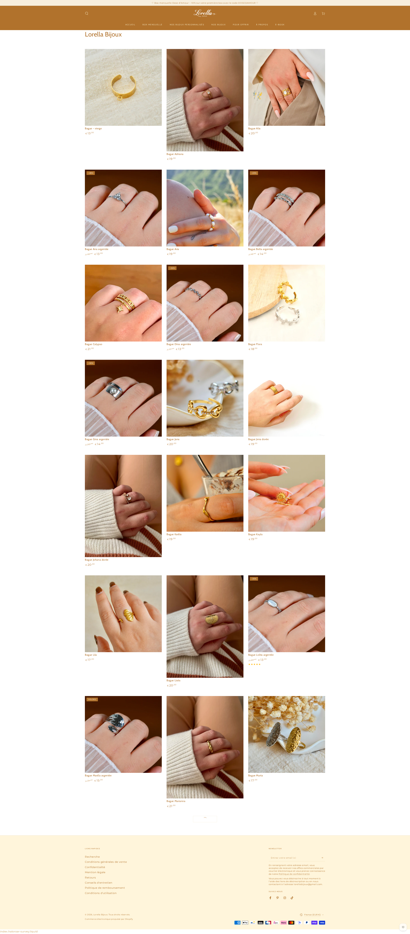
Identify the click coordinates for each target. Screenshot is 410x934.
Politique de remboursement (105, 887)
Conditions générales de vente (106, 861)
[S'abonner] (323, 857)
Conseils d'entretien (98, 882)
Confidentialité (95, 867)
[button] (86, 13)
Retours (90, 877)
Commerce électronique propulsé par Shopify (109, 919)
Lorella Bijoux (100, 914)
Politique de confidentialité (294, 874)
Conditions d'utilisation (101, 893)
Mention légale (95, 872)
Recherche (92, 856)
